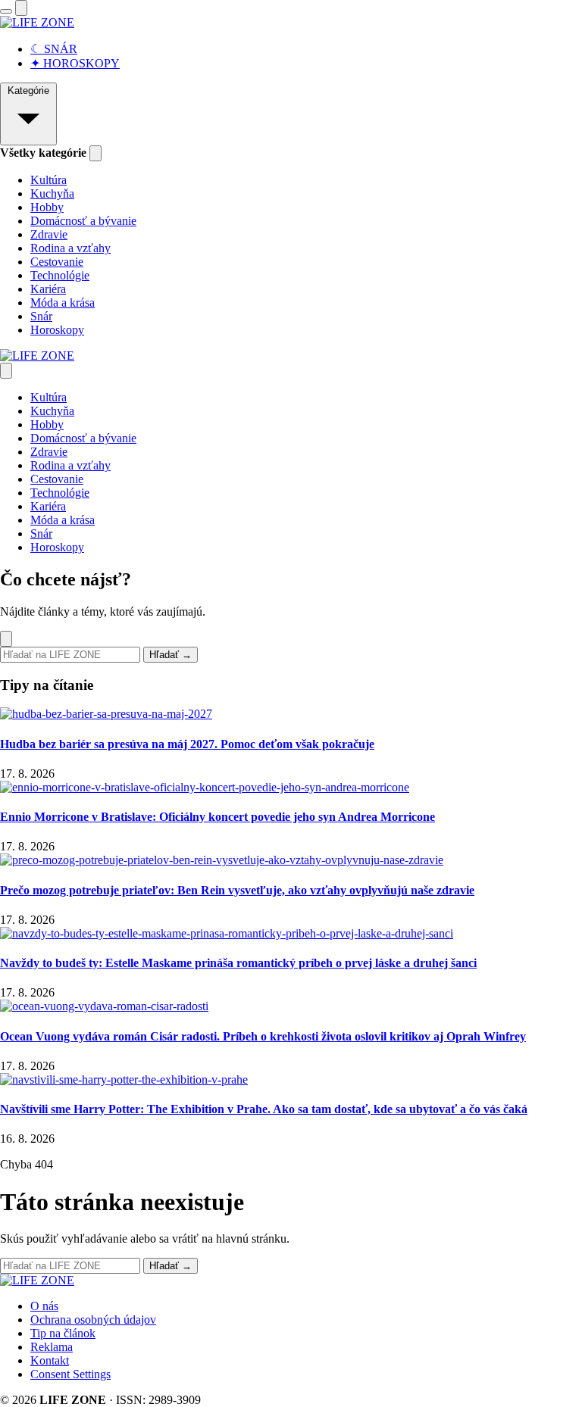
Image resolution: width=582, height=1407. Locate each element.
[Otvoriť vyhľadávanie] (21, 8)
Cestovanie (56, 261)
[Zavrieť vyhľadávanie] (6, 639)
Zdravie (48, 234)
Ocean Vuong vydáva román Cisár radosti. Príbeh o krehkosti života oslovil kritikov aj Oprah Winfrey (263, 1036)
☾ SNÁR (53, 48)
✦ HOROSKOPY (75, 63)
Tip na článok (62, 1333)
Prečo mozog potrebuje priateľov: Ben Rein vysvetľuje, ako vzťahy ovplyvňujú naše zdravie (237, 890)
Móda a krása (62, 302)
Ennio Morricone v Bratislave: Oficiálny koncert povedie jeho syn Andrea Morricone (217, 816)
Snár (41, 316)
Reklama (51, 1346)
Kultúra (48, 179)
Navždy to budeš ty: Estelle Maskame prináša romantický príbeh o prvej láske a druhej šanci (238, 962)
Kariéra (48, 288)
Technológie (59, 275)
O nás (44, 1305)
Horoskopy (57, 329)
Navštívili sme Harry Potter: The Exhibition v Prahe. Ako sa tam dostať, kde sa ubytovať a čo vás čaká (263, 1109)
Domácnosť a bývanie (83, 220)
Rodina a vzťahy (70, 248)
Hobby (47, 207)
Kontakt (49, 1360)
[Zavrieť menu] (6, 371)
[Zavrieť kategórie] (95, 153)
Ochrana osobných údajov (93, 1319)
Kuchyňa (52, 193)
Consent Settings (70, 1374)
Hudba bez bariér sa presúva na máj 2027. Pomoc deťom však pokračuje (187, 744)
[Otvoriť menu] (6, 11)
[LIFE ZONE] (37, 22)
